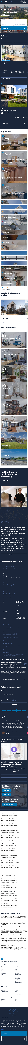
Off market (17, 977)
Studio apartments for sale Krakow (8, 893)
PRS (2, 974)
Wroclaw (15, 961)
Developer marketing (19, 982)
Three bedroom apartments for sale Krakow (9, 898)
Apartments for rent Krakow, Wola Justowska (10, 837)
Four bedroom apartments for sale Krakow (9, 900)
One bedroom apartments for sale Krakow (9, 895)
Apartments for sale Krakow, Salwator (8, 865)
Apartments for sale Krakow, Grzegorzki (8, 850)
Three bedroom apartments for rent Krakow (9, 880)
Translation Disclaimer (19, 994)
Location (16, 23)
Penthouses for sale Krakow (6, 902)
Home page (3, 961)
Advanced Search (6, 31)
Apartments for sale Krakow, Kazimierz (8, 852)
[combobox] (7, 21)
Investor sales (17, 978)
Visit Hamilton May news (9, 780)
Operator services (18, 981)
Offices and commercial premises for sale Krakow (10, 907)
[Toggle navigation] (5, 2)
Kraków (3, 691)
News (16, 999)
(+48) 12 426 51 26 (22, 1)
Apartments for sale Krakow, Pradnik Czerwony (10, 862)
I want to (3, 19)
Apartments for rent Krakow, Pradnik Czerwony (10, 832)
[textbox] (4, 21)
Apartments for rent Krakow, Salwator (8, 835)
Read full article (7, 776)
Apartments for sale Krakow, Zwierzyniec (9, 870)
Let (2, 970)
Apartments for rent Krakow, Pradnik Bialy (9, 830)
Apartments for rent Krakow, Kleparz (8, 823)
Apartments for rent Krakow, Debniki (8, 818)
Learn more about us (8, 555)
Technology (3, 990)
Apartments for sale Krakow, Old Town (8, 857)
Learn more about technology (10, 679)
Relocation (17, 973)
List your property (8, 804)
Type (15, 19)
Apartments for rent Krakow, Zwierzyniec (9, 840)
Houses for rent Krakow (5, 885)
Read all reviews (7, 694)
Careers (2, 1000)
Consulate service (18, 974)
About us (3, 999)
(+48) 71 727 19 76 (23, 2)
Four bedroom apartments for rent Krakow (9, 882)
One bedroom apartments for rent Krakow (9, 877)
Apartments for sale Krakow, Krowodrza (9, 855)
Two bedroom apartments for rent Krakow (9, 878)
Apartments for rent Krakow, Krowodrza (9, 825)
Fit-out (16, 969)
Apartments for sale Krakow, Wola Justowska (10, 867)
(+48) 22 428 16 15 (23, 0)
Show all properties (9, 79)
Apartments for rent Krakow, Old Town (8, 827)
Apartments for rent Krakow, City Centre (9, 815)
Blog (15, 1000)
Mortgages (17, 970)
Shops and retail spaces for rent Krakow (9, 887)
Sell (2, 969)
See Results (6, 28)
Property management (19, 966)
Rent (8, 39)
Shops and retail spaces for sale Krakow (9, 905)
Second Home (17, 979)
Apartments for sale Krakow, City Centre (9, 845)
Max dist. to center (5, 23)
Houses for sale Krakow (5, 903)
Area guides (17, 991)
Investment (3, 973)
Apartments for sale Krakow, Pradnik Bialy (9, 860)
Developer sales (18, 983)
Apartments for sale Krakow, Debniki (8, 848)
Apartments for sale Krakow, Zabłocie (8, 869)
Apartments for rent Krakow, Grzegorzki (8, 820)
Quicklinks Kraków (4, 991)
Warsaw (7, 961)
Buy (2, 39)
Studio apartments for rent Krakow (8, 875)
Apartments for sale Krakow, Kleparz (8, 853)
